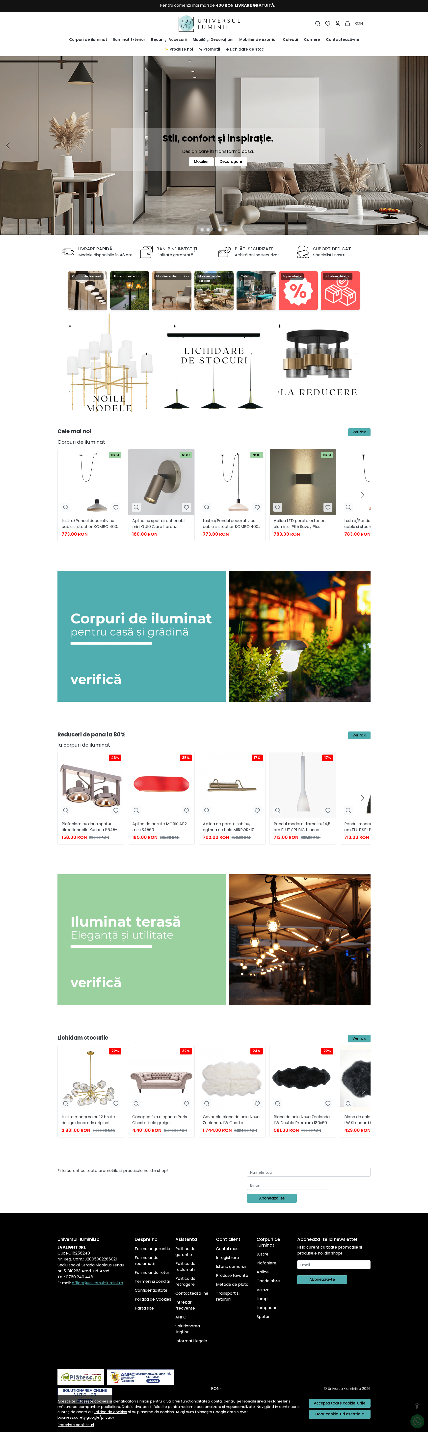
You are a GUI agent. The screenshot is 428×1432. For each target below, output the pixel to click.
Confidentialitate (151, 1290)
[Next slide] (420, 145)
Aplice (263, 1272)
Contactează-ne (342, 39)
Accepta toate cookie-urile (339, 1403)
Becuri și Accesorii (169, 39)
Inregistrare (227, 1257)
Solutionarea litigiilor (187, 1329)
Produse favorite (232, 1275)
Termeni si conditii (152, 1281)
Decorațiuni (231, 161)
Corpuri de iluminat (88, 39)
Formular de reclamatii (147, 1260)
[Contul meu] (338, 24)
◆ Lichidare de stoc (245, 49)
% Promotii (209, 49)
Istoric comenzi (231, 1266)
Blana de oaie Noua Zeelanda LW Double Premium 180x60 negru (302, 1120)
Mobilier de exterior (258, 39)
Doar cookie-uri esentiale (339, 1414)
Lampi (262, 1299)
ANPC (180, 1317)
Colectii (290, 39)
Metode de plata (232, 1284)
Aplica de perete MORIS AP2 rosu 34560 (159, 827)
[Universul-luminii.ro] (214, 23)
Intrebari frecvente (185, 1305)
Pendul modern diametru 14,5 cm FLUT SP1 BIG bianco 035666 (302, 827)
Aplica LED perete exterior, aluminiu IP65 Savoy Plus (299, 523)
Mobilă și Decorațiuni (213, 39)
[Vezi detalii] (66, 507)
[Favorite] (328, 24)
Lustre (262, 1254)
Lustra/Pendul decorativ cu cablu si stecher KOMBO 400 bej (230, 524)
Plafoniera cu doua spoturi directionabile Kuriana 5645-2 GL (91, 827)
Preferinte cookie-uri (76, 1424)
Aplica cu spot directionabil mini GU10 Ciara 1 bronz (158, 523)
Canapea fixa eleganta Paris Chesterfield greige (159, 1120)
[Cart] (347, 24)
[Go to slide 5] (225, 229)
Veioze (263, 1290)
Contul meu (227, 1249)
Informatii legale (191, 1341)
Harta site (144, 1308)
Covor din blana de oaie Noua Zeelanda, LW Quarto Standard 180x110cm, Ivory (231, 1120)
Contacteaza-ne (191, 1293)
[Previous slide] (8, 145)
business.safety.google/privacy (85, 1417)
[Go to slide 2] (208, 229)
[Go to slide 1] (202, 229)
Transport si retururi (228, 1296)
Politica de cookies (110, 1411)
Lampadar (267, 1308)
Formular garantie (152, 1249)
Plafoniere (266, 1263)
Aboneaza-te (272, 1198)
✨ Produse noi (178, 49)
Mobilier (201, 161)
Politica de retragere (185, 1281)
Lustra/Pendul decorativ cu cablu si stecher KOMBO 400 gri (89, 524)
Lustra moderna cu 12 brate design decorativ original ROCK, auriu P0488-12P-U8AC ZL (90, 1120)
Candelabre (268, 1281)
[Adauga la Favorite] (116, 507)
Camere (312, 39)
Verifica (359, 432)
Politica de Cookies (153, 1299)
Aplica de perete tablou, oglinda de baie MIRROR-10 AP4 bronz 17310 (228, 827)
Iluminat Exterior (129, 39)
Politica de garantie (185, 1251)
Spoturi (263, 1316)
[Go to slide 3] (214, 229)
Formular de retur (152, 1272)
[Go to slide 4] (219, 229)
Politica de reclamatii (185, 1266)
